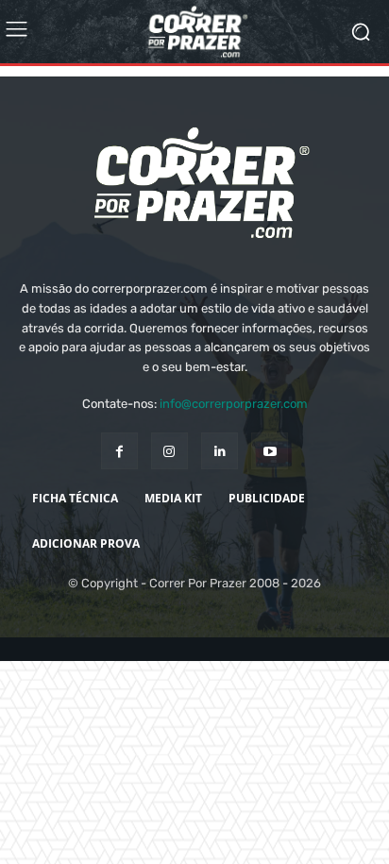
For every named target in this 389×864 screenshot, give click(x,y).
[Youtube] (269, 485)
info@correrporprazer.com (234, 439)
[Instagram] (169, 485)
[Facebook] (119, 485)
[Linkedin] (219, 485)
